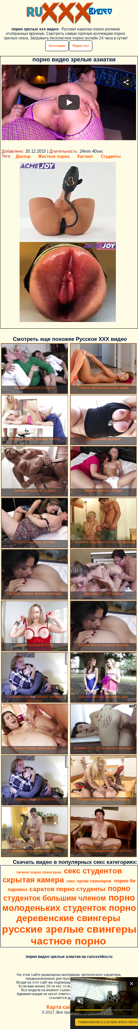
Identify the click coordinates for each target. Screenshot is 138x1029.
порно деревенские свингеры (76, 913)
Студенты (111, 156)
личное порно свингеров (38, 872)
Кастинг (85, 156)
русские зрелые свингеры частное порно (69, 935)
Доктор (23, 156)
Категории (57, 45)
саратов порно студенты (67, 889)
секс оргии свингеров (88, 881)
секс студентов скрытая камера (62, 875)
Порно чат (81, 45)
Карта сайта (62, 1007)
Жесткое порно (54, 156)
